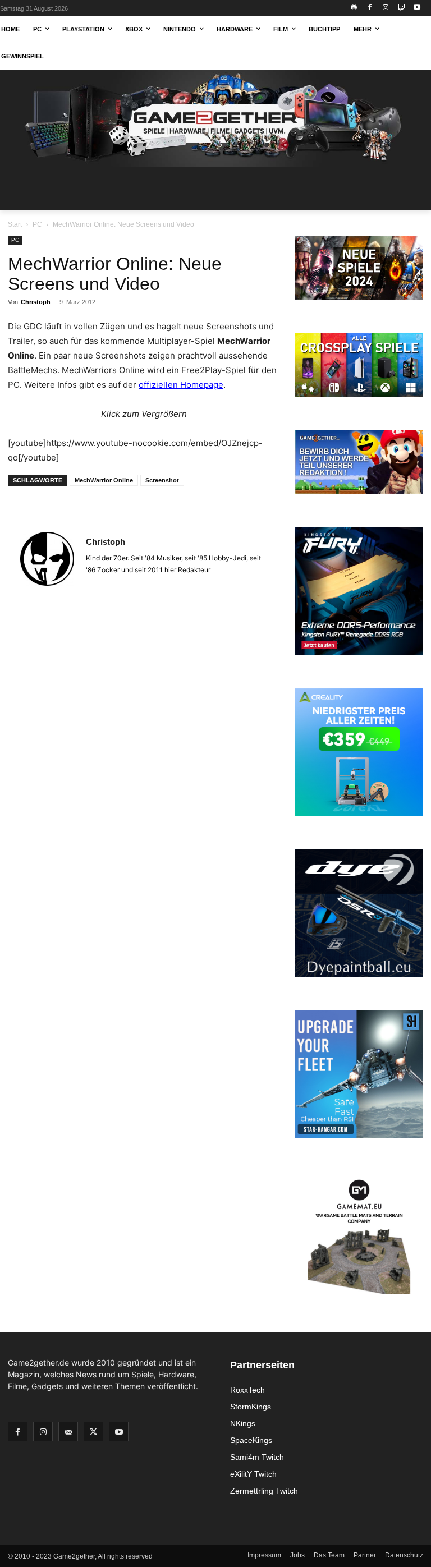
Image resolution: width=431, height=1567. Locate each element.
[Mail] (68, 1431)
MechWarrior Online (104, 480)
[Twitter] (93, 1431)
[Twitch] (401, 8)
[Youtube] (416, 8)
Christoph (36, 301)
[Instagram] (385, 8)
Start (15, 224)
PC (37, 224)
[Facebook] (370, 8)
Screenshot (162, 480)
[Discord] (354, 8)
